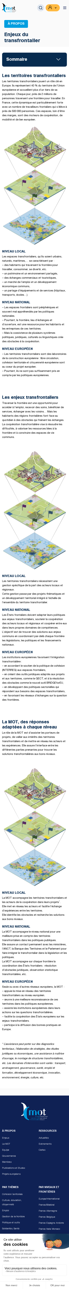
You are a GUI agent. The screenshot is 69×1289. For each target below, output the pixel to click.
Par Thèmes (10, 1187)
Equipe (5, 1150)
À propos (9, 1131)
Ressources (48, 1131)
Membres (7, 1162)
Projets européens (11, 1174)
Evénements (45, 1144)
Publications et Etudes (13, 1168)
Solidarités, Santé (10, 1229)
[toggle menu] (65, 7)
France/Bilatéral (46, 1205)
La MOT (6, 1144)
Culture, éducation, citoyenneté (12, 1202)
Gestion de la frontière (13, 1217)
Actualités (44, 1138)
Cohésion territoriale (12, 1194)
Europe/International (49, 1199)
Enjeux (5, 1138)
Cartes (42, 1150)
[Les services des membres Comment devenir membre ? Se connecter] (53, 7)
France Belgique (47, 1217)
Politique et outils (11, 1223)
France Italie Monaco (49, 1229)
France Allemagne (48, 1211)
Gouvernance (9, 1156)
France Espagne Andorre (51, 1223)
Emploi (5, 1211)
